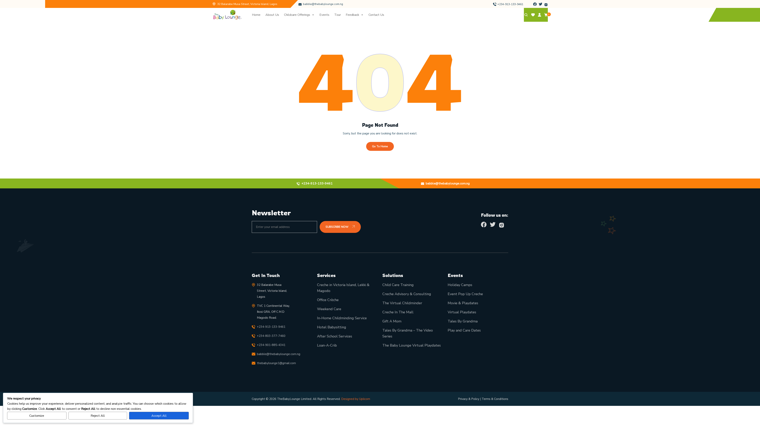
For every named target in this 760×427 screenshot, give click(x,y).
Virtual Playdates (462, 312)
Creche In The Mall (397, 312)
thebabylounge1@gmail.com (276, 363)
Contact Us (376, 15)
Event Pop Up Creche (465, 294)
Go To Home (380, 146)
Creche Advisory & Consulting (406, 294)
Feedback (352, 15)
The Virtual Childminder (402, 303)
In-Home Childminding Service (342, 318)
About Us (272, 15)
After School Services (334, 336)
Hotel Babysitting (331, 327)
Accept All (159, 416)
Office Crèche (328, 300)
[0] (546, 15)
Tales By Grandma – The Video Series (407, 333)
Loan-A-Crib (327, 345)
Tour (337, 15)
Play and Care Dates (464, 330)
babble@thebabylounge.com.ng (323, 4)
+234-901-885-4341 (271, 345)
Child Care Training (398, 284)
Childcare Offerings (297, 15)
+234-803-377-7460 (271, 336)
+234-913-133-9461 (510, 4)
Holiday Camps (460, 284)
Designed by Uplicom (355, 399)
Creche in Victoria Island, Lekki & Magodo (343, 287)
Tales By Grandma (463, 321)
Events (324, 15)
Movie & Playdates (463, 303)
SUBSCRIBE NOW (337, 227)
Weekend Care (329, 309)
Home (256, 15)
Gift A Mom (391, 321)
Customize (36, 416)
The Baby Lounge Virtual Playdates (411, 345)
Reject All (98, 416)
